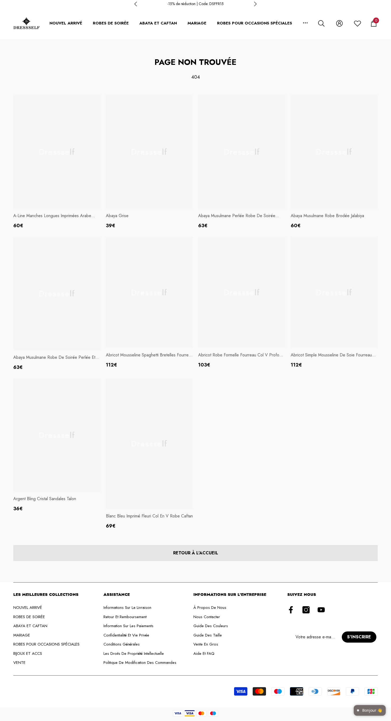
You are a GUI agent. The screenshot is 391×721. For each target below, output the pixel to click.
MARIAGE (197, 23)
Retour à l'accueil (195, 553)
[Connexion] (339, 23)
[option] (195, 4)
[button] (321, 23)
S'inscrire (359, 637)
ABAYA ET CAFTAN (158, 23)
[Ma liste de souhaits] (357, 23)
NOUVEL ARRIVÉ (65, 23)
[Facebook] (290, 610)
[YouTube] (321, 610)
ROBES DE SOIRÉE (111, 23)
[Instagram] (306, 610)
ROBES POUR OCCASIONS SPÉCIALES (254, 23)
